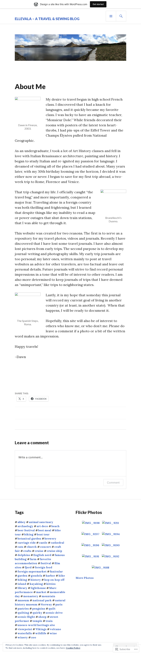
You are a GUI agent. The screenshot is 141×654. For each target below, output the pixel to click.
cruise (39, 551)
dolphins (24, 555)
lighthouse (38, 588)
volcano (55, 629)
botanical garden (29, 538)
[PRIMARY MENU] (111, 16)
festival (46, 563)
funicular (56, 571)
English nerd (42, 555)
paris (58, 604)
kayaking (36, 584)
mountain (48, 596)
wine (53, 633)
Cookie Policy (73, 648)
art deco (42, 526)
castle (43, 542)
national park (42, 600)
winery (23, 637)
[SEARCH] (121, 16)
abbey (21, 522)
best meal (44, 530)
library (22, 588)
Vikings (40, 629)
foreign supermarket (32, 571)
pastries (23, 608)
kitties (51, 584)
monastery (30, 596)
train (49, 621)
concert (45, 546)
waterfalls (25, 633)
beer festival (26, 530)
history (35, 579)
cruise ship (54, 551)
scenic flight (26, 616)
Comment (113, 482)
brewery (50, 538)
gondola (36, 575)
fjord (28, 567)
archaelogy (25, 526)
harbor (50, 575)
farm (33, 559)
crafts (27, 551)
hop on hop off (54, 579)
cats (20, 546)
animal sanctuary (41, 522)
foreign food (43, 567)
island (22, 584)
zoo (33, 637)
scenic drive (54, 612)
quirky (37, 612)
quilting (23, 612)
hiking (22, 579)
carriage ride (27, 542)
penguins (38, 608)
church (32, 546)
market (41, 592)
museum (23, 600)
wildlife (40, 633)
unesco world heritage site (36, 625)
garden (22, 575)
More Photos (85, 578)
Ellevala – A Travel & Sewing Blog (47, 19)
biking (28, 534)
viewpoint (25, 629)
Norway (46, 604)
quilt (51, 608)
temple (37, 621)
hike (61, 575)
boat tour (43, 534)
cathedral (57, 542)
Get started (98, 4)
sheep (42, 616)
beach (55, 526)
